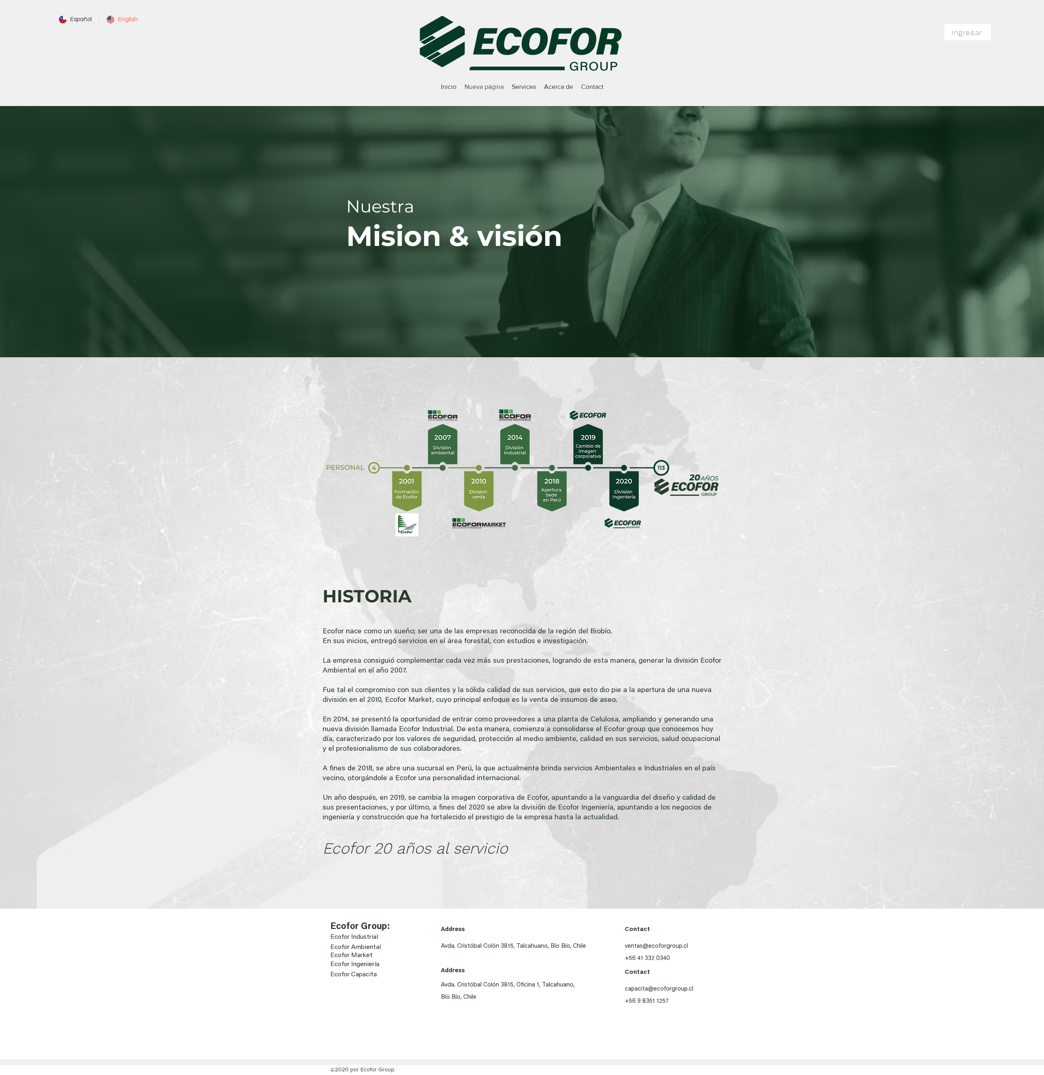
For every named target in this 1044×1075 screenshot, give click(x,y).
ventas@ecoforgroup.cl (656, 946)
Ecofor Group (358, 926)
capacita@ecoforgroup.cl (659, 989)
